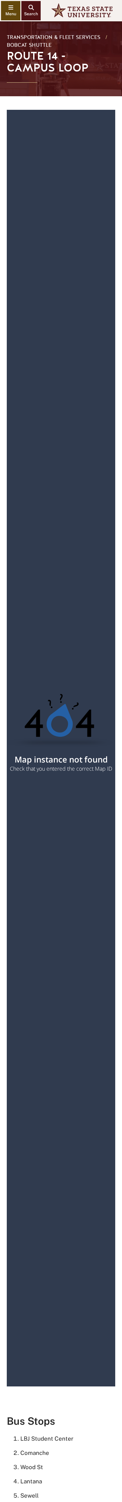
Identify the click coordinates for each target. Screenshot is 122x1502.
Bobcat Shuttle (29, 45)
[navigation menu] (10, 10)
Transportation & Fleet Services (53, 37)
